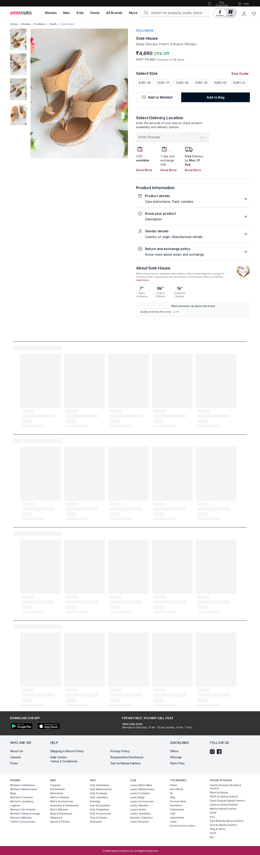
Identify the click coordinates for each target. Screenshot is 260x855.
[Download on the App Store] (48, 727)
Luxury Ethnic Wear (141, 785)
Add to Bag (215, 97)
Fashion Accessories (22, 821)
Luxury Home (138, 809)
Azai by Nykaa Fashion (223, 824)
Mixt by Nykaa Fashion (223, 808)
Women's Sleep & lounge (25, 813)
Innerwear (96, 821)
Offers (174, 751)
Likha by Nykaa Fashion (224, 804)
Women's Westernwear (24, 789)
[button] (225, 13)
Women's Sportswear (23, 809)
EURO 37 (164, 82)
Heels (53, 24)
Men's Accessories (61, 801)
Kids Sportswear (100, 805)
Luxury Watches (139, 805)
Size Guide (240, 74)
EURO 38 (182, 82)
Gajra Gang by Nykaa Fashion (227, 800)
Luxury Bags (137, 797)
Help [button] (246, 3)
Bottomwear (57, 789)
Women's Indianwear (22, 785)
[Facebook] (220, 751)
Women (25, 24)
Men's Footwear (59, 797)
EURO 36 (145, 82)
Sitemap (176, 757)
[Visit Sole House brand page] (243, 272)
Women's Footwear (21, 797)
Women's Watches (21, 817)
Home (13, 24)
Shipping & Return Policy (67, 751)
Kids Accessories (100, 813)
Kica (212, 816)
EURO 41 (239, 82)
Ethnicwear (56, 793)
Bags (13, 793)
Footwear (40, 24)
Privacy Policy (120, 751)
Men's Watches (59, 809)
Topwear (55, 785)
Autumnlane (177, 817)
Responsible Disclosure (126, 757)
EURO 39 (201, 82)
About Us (16, 751)
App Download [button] (222, 4)
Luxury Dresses (139, 821)
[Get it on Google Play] (21, 727)
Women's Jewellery (22, 801)
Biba (172, 797)
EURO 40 (220, 82)
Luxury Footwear (140, 793)
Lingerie (15, 805)
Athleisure (56, 817)
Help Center (58, 757)
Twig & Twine (217, 828)
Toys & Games (98, 817)
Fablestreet (177, 809)
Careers (15, 757)
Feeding (95, 801)
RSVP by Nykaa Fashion (224, 796)
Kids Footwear (98, 793)
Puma (173, 785)
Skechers (176, 805)
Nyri (212, 837)
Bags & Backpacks (61, 813)
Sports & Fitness (60, 821)
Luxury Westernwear (142, 789)
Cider (173, 821)
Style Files (177, 763)
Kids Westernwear (101, 789)
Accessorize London (182, 825)
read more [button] (142, 280)
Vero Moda (176, 789)
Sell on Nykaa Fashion (125, 763)
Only (173, 813)
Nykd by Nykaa (219, 792)
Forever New (178, 801)
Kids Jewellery (99, 797)
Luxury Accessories (142, 801)
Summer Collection (141, 817)
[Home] (21, 13)
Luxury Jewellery (140, 813)
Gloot (213, 833)
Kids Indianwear (99, 785)
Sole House (147, 38)
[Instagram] (213, 751)
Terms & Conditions (63, 761)
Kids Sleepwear (99, 809)
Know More (144, 170)
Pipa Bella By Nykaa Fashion (226, 820)
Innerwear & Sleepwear (64, 805)
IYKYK (213, 812)
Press (14, 763)
